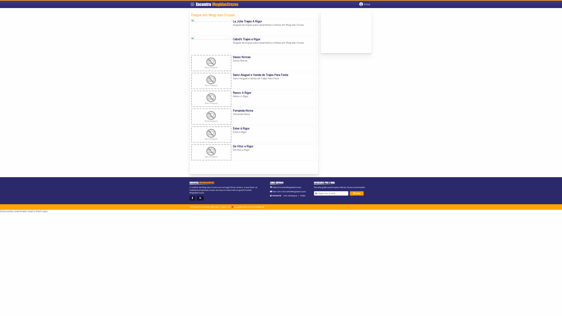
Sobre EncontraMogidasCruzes (286, 187)
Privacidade (203, 207)
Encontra (217, 4)
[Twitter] (200, 198)
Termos (193, 207)
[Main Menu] (192, 4)
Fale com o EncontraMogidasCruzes (289, 191)
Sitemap (214, 207)
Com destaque (290, 196)
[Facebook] (192, 198)
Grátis (302, 196)
